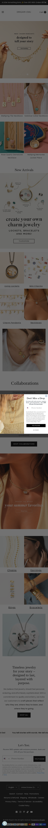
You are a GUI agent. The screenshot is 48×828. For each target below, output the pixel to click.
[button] (4, 823)
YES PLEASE (36, 425)
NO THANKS (36, 430)
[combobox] (28, 407)
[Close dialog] (46, 396)
